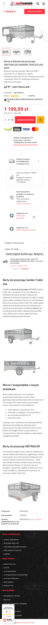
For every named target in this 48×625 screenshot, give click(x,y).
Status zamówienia (11, 539)
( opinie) (32, 96)
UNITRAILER (19, 92)
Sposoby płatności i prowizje (15, 604)
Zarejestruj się (10, 564)
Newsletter (8, 585)
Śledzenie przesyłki (11, 543)
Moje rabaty (9, 582)
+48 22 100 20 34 (23, 203)
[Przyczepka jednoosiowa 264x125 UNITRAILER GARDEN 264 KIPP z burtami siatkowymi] (5, 261)
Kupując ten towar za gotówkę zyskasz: (24, 178)
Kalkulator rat (22, 215)
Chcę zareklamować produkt (15, 547)
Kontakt (7, 554)
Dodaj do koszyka (25, 119)
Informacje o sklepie (12, 596)
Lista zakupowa (10, 571)
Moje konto (9, 558)
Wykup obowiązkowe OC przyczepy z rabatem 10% (26, 141)
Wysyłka (7, 600)
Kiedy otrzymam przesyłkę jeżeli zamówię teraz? (23, 161)
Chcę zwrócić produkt (13, 550)
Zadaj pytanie (12, 249)
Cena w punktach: (23, 173)
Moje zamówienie (11, 534)
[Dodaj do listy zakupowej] (40, 119)
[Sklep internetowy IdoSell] (24, 622)
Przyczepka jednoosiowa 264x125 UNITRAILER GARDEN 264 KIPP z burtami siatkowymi (26, 261)
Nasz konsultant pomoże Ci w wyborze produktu (25, 198)
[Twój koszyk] (43, 3)
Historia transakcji (11, 578)
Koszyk (6, 568)
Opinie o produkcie (14, 243)
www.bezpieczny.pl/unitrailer (26, 144)
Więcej (38, 519)
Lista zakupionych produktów (16, 575)
